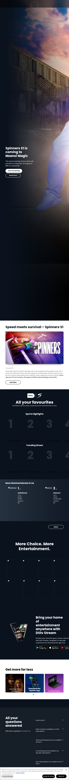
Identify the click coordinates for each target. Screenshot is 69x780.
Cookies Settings (7, 776)
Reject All (61, 776)
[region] (34, 773)
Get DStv (13, 171)
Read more (13, 175)
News (56, 527)
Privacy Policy (20, 773)
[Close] (66, 770)
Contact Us (26, 731)
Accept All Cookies (48, 776)
